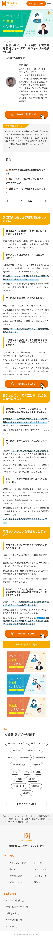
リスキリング (39, 875)
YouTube (11, 926)
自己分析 (37, 862)
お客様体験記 (15, 875)
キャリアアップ (40, 869)
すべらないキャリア (16, 906)
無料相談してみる (36, 3)
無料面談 (41, 617)
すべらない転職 (14, 900)
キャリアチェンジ (17, 862)
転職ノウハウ (15, 882)
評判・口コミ (39, 882)
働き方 (12, 869)
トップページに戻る (26, 803)
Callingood (12, 913)
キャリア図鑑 (13, 919)
